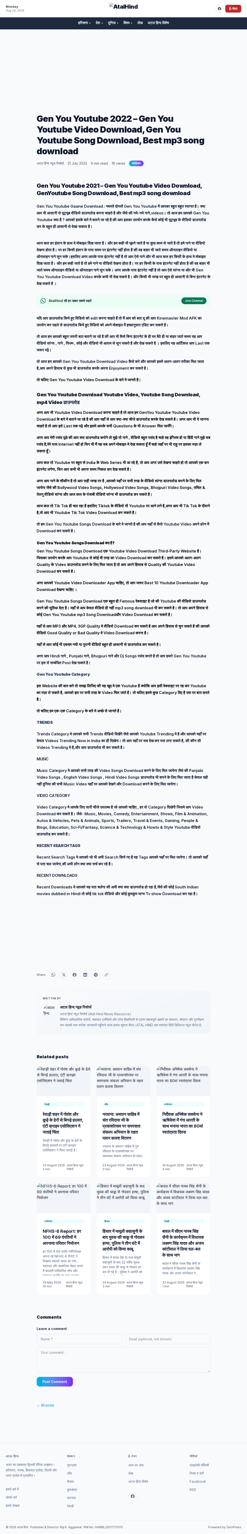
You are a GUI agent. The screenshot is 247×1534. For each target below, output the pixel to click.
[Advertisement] (123, 65)
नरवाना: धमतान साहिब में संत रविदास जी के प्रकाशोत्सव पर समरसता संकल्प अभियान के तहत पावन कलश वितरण (121, 1126)
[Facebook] (219, 9)
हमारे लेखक (13, 1505)
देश (99, 22)
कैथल (70, 1481)
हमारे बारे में (12, 1489)
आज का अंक (136, 1465)
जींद (69, 1473)
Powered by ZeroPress (224, 1527)
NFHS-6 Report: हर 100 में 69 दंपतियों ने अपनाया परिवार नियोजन (62, 1237)
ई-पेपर (233, 8)
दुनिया (113, 22)
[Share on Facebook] (74, 974)
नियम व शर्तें (197, 1473)
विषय (128, 22)
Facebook (198, 1481)
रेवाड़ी (70, 1506)
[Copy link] (106, 974)
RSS (193, 1490)
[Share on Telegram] (95, 974)
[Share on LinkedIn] (85, 974)
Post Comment (54, 1382)
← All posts (45, 1405)
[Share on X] (64, 974)
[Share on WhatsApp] (53, 974)
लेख (140, 22)
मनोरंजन (136, 163)
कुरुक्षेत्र (72, 1490)
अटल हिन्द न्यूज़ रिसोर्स (50, 163)
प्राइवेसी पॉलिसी (199, 1465)
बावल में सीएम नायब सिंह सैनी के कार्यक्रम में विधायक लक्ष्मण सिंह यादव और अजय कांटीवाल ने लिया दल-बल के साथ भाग (183, 1243)
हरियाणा (84, 22)
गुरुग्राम (71, 1465)
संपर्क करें (11, 1497)
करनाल (71, 1498)
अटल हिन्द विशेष (158, 22)
